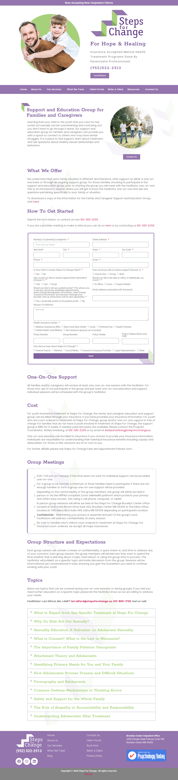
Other (141, 350)
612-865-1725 (122, 601)
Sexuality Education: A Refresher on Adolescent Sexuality (83, 630)
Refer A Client (115, 89)
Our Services (54, 89)
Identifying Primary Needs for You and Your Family (78, 664)
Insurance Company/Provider (96, 350)
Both (122, 274)
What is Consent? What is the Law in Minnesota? (77, 638)
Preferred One (106, 327)
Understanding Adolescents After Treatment (72, 716)
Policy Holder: (99, 334)
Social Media (72, 350)
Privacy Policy (94, 756)
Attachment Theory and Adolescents (65, 656)
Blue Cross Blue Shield (75, 327)
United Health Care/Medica (49, 330)
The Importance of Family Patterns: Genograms (75, 647)
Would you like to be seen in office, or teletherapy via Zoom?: (118, 279)
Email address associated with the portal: (112, 290)
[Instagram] (26, 761)
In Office (99, 284)
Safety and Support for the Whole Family (69, 699)
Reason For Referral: (43, 305)
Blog (49, 756)
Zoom (110, 284)
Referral (58, 350)
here (36, 201)
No (44, 274)
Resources (133, 89)
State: (95, 250)
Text (38, 284)
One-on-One (100, 274)
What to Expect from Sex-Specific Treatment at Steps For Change (91, 613)
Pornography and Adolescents (60, 681)
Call (46, 284)
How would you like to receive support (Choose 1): (117, 270)
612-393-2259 (89, 219)
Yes (37, 274)
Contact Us (151, 89)
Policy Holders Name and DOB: (134, 335)
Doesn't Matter (123, 284)
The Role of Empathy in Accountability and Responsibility (84, 707)
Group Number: (70, 334)
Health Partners (123, 327)
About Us (36, 89)
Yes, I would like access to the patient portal (57, 301)
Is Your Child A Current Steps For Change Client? (57, 270)
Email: (95, 260)
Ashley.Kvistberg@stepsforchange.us (128, 430)
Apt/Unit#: (39, 250)
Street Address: (100, 239)
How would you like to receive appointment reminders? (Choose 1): (60, 279)
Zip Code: (127, 250)
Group (113, 274)
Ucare (92, 327)
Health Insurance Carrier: (46, 323)
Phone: (37, 260)
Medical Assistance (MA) (48, 327)
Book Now (92, 745)
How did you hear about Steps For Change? (55, 346)
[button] (91, 613)
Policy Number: (41, 334)
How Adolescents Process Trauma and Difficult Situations (84, 673)
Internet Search (43, 350)
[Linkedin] (34, 761)
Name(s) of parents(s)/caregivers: (50, 239)
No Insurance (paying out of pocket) (83, 330)
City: (65, 250)
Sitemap (89, 774)
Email (54, 284)
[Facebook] (19, 761)
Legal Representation (125, 350)
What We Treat (75, 89)
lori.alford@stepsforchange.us (91, 601)
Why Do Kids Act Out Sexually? (61, 621)
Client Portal (97, 89)
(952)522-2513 (105, 68)
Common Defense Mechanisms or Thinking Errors (78, 690)
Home (23, 89)
